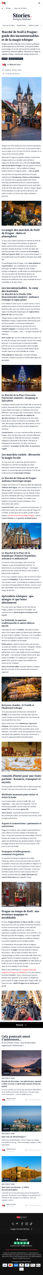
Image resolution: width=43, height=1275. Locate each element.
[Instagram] (26, 1223)
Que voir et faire (8, 26)
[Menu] (39, 3)
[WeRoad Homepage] (4, 3)
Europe (4, 58)
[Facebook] (22, 1223)
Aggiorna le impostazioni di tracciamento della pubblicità (22, 1249)
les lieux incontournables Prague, (21, 516)
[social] (12, 1223)
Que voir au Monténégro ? (14, 1137)
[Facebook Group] (17, 1223)
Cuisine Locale (33, 26)
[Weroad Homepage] (21, 1217)
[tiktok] (31, 1223)
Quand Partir (21, 26)
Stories (8, 8)
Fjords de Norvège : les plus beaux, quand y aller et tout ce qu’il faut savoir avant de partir (21, 1084)
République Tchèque (15, 58)
